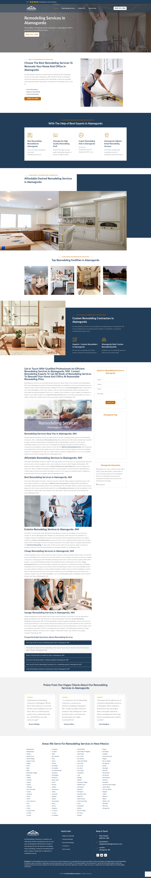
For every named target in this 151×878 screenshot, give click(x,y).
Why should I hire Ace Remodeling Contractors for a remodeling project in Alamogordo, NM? (54, 664)
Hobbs (54, 799)
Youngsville (106, 808)
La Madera (55, 815)
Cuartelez (55, 749)
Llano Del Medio (82, 761)
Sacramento (106, 773)
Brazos (29, 775)
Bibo (28, 770)
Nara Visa (80, 796)
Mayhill (79, 780)
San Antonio (106, 777)
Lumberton (80, 773)
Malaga (79, 777)
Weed (104, 799)
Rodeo (105, 765)
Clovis (28, 806)
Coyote (29, 815)
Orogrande (80, 806)
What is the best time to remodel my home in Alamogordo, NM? (45, 655)
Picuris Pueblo (81, 810)
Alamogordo (30, 749)
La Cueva (54, 810)
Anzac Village (31, 758)
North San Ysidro (82, 801)
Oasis (79, 803)
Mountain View (81, 794)
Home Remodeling (32, 89)
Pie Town (80, 813)
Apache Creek (31, 761)
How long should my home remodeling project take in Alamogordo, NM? (48, 642)
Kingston (54, 808)
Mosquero (80, 791)
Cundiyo (54, 751)
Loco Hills (80, 763)
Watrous (105, 796)
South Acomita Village (109, 784)
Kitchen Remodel (68, 839)
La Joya (54, 813)
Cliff (28, 803)
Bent (28, 768)
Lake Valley (80, 754)
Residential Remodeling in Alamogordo (87, 274)
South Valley (106, 787)
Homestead (55, 801)
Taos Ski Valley (107, 789)
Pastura (79, 808)
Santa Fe (105, 780)
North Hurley (81, 799)
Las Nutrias (80, 758)
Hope (53, 803)
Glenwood (55, 789)
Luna (78, 775)
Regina (105, 758)
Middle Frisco (81, 784)
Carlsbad (29, 787)
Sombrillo (105, 782)
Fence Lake (55, 780)
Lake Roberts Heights (83, 751)
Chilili (28, 799)
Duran (53, 761)
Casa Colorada (31, 789)
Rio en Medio (107, 761)
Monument (80, 787)
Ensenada (54, 765)
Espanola (54, 773)
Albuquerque (30, 751)
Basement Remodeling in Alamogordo (35, 274)
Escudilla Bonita (57, 770)
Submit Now (110, 402)
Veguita (105, 791)
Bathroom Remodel (68, 836)
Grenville (54, 794)
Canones (29, 780)
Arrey (28, 765)
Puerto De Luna (107, 756)
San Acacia (106, 775)
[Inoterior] (31, 8)
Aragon (29, 763)
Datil (53, 754)
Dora (53, 758)
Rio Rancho (106, 763)
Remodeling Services (68, 8)
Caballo (29, 777)
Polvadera (106, 751)
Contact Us (81, 8)
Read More (32, 289)
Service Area (92, 8)
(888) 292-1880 (31, 34)
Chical (28, 796)
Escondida (55, 768)
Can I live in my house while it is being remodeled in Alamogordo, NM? (47, 660)
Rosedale (105, 768)
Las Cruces (80, 756)
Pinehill (79, 815)
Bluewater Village (32, 773)
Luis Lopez (80, 770)
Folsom (54, 784)
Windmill (105, 803)
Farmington (55, 775)
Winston (105, 806)
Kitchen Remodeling (33, 94)
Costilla (29, 813)
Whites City (106, 801)
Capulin (29, 784)
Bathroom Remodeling (33, 92)
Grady (53, 791)
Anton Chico (30, 756)
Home (56, 8)
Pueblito (105, 754)
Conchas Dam (31, 810)
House (54, 806)
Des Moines (55, 756)
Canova (29, 782)
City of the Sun (31, 801)
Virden (105, 794)
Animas (29, 754)
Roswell (105, 770)
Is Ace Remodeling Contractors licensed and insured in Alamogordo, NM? (48, 669)
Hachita (54, 796)
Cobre (28, 808)
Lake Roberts (81, 749)
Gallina (54, 787)
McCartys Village (82, 782)
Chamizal (29, 794)
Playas (104, 749)
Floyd (53, 782)
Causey (29, 791)
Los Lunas (80, 765)
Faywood (54, 777)
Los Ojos (80, 768)
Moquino (80, 789)
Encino (54, 763)
